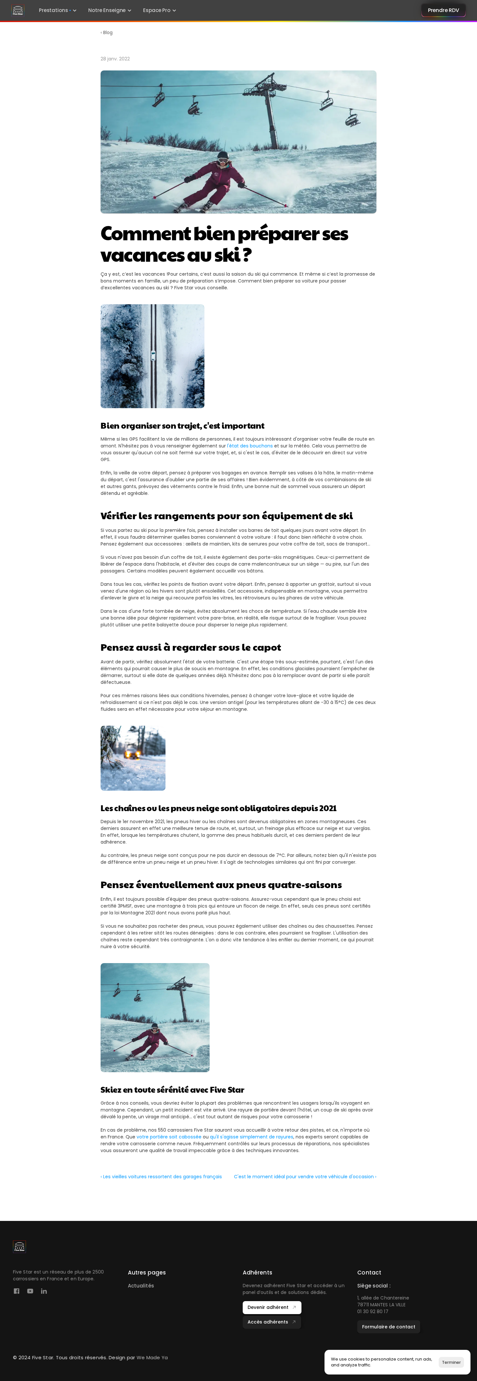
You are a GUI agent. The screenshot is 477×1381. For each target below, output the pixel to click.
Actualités (141, 1285)
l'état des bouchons (250, 446)
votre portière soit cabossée (169, 1137)
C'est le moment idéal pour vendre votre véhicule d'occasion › (305, 1177)
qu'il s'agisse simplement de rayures (251, 1137)
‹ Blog (107, 32)
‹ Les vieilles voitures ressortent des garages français (161, 1177)
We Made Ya (152, 1357)
